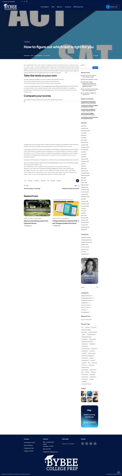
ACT (25, 180)
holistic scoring (91, 353)
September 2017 (85, 227)
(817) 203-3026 (47, 449)
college (83, 334)
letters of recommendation (88, 355)
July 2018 (83, 208)
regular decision (85, 367)
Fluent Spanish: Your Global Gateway (89, 118)
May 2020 (83, 178)
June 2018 (83, 211)
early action (94, 348)
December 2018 (85, 203)
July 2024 (83, 152)
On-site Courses (85, 247)
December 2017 (85, 222)
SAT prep (53, 180)
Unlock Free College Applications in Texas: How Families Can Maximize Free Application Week (89, 84)
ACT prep (30, 180)
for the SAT (43, 180)
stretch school (85, 376)
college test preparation (87, 341)
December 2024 (85, 147)
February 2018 (84, 218)
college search (92, 339)
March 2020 (84, 182)
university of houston (86, 383)
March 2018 (84, 215)
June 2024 (83, 154)
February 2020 (84, 185)
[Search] (97, 287)
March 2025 (84, 140)
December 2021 (85, 161)
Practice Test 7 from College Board (42, 86)
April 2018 (83, 213)
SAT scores (93, 372)
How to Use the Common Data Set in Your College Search (90, 89)
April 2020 (83, 180)
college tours (85, 343)
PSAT (89, 362)
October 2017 (84, 225)
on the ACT (92, 360)
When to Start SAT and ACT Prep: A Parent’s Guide (89, 76)
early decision (85, 350)
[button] (112, 7)
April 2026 (83, 126)
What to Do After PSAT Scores (90, 79)
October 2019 (84, 194)
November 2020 (85, 173)
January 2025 (84, 145)
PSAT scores (84, 365)
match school (85, 358)
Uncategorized (85, 254)
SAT (48, 180)
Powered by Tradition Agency (113, 474)
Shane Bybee (39, 55)
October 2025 (84, 128)
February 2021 (84, 171)
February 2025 (84, 142)
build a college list (93, 332)
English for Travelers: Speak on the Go (88, 110)
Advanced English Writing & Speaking (88, 102)
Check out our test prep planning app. (49, 163)
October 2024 (84, 149)
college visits (92, 343)
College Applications (31, 201)
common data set (86, 348)
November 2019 (85, 192)
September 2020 (85, 175)
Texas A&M (84, 381)
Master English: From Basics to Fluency (89, 106)
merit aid (91, 358)
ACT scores (93, 327)
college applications (86, 336)
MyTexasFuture (85, 360)
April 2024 (83, 156)
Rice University (85, 369)
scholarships (92, 374)
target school (93, 376)
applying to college (86, 329)
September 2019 (85, 196)
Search (83, 65)
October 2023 (84, 159)
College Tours (84, 244)
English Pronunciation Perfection (88, 114)
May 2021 (83, 163)
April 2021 (83, 166)
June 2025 (83, 133)
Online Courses (85, 249)
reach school (91, 365)
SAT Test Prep (85, 374)
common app (85, 346)
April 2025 (83, 138)
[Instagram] (24, 1)
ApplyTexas (84, 332)
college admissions (86, 237)
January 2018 (84, 220)
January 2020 (84, 187)
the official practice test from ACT (62, 86)
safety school (93, 369)
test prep (59, 180)
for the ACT (36, 180)
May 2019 (83, 199)
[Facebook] (22, 1)
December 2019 (85, 189)
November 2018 (85, 206)
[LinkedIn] (90, 443)
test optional (85, 379)
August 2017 (84, 229)
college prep (84, 339)
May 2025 (83, 135)
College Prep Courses (86, 242)
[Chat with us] (118, 472)
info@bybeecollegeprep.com (50, 452)
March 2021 (84, 168)
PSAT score (94, 362)
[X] (86, 443)
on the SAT (84, 362)
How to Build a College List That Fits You (89, 93)
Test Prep (27, 41)
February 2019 (84, 201)
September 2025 (85, 131)
